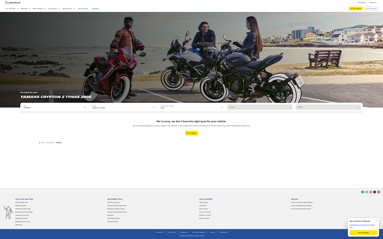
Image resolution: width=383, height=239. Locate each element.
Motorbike (50, 143)
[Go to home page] (13, 2)
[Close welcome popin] (377, 220)
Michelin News (83, 8)
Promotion (95, 8)
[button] (84, 107)
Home (43, 143)
